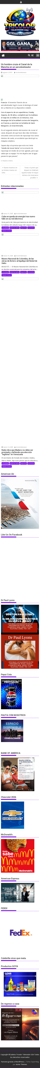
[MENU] (37, 55)
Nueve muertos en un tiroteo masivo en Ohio (9, 170)
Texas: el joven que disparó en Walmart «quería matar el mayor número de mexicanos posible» (29, 173)
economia (31, 228)
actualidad (5, 228)
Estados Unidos (8, 161)
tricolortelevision (21, 72)
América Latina (14, 228)
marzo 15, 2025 (8, 214)
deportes (23, 228)
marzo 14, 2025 (8, 447)
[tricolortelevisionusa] (3, 55)
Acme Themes (21, 1064)
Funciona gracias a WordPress (12, 1062)
